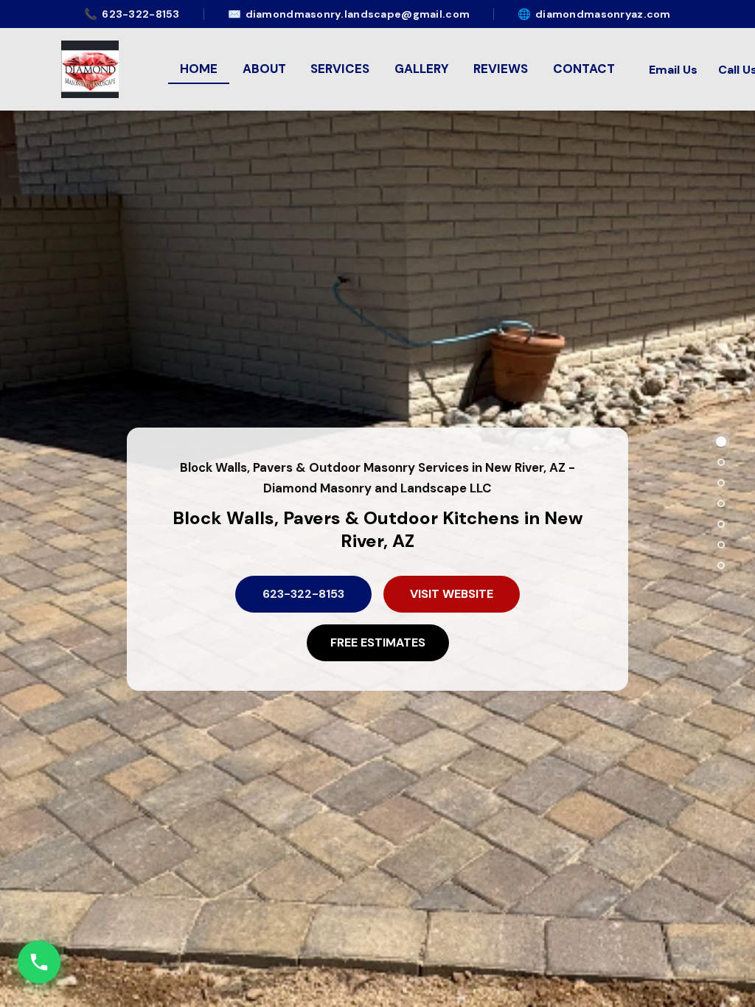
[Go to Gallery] (721, 503)
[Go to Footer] (721, 565)
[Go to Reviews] (721, 524)
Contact (584, 68)
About (264, 68)
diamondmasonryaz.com (594, 14)
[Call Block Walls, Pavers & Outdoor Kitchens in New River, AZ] (39, 962)
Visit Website (451, 594)
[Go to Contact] (721, 544)
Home (199, 68)
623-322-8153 (131, 14)
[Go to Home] (721, 441)
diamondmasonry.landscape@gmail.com (349, 14)
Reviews (500, 68)
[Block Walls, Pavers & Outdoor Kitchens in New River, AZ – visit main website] (90, 69)
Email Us (673, 69)
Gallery (421, 68)
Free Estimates (377, 642)
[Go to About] (721, 462)
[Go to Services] (721, 483)
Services (339, 68)
